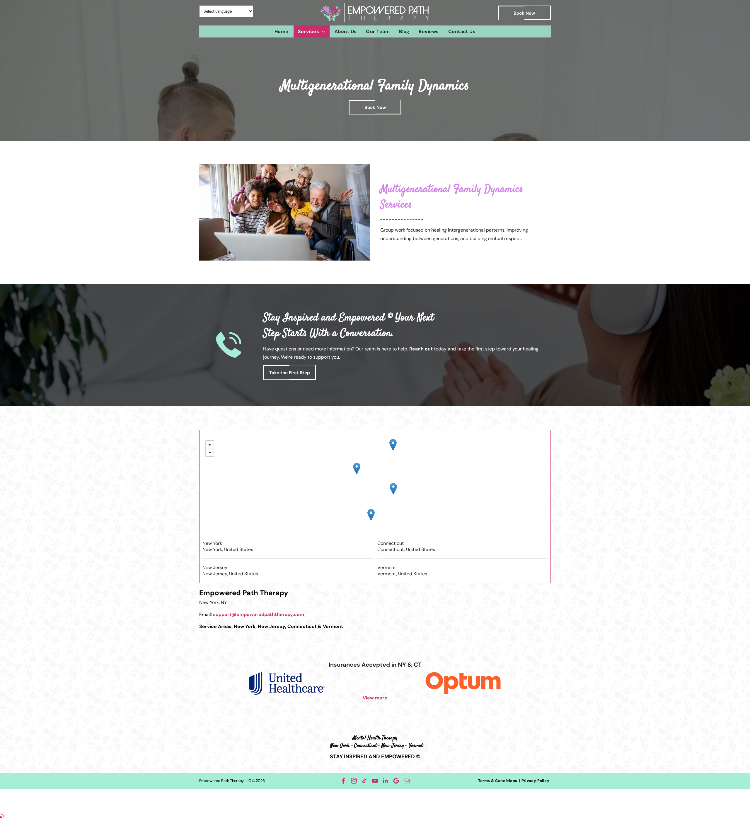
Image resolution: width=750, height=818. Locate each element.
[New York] (356, 469)
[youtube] (375, 780)
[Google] (396, 780)
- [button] (210, 452)
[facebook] (343, 780)
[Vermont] (393, 445)
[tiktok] (364, 780)
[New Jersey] (371, 515)
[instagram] (354, 780)
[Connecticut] (393, 489)
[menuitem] (281, 31)
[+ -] (375, 485)
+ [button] (210, 445)
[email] (406, 780)
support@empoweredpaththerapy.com (258, 614)
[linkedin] (385, 780)
